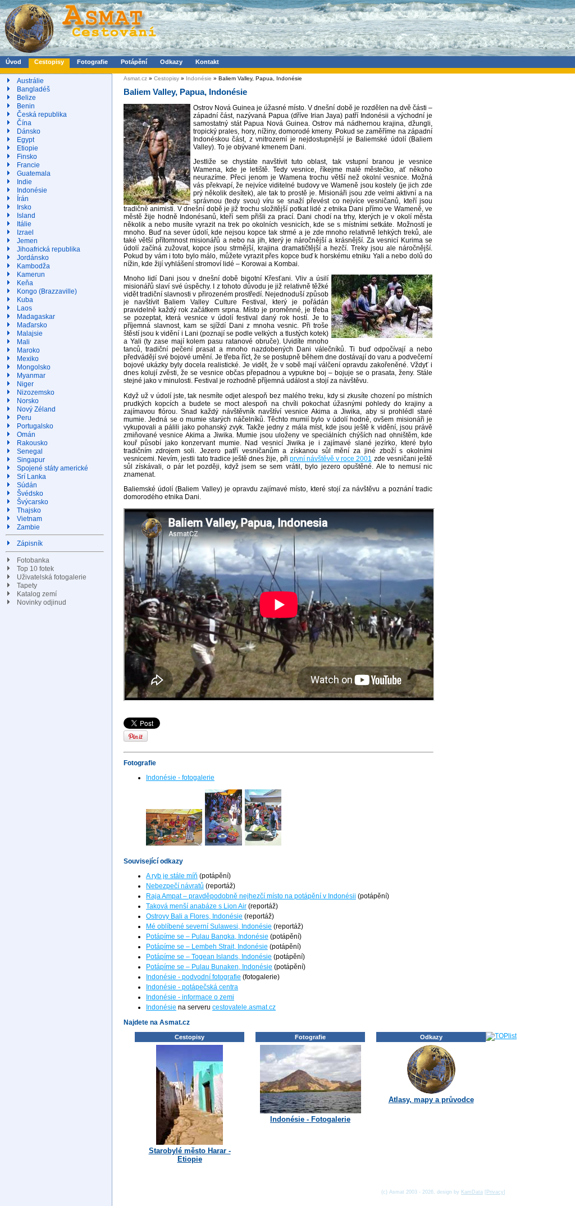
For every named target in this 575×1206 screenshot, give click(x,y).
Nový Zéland (36, 409)
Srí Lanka (31, 477)
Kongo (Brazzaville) (47, 291)
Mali (23, 342)
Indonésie (32, 190)
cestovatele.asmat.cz (244, 1007)
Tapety (27, 586)
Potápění (134, 61)
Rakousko (32, 443)
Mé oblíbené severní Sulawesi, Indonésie (209, 926)
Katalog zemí (37, 594)
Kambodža (33, 266)
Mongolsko (34, 367)
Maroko (28, 350)
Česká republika (42, 114)
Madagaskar (36, 317)
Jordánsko (33, 258)
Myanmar (31, 376)
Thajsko (29, 510)
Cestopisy (49, 61)
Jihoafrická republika (48, 249)
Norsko (28, 401)
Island (26, 216)
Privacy (495, 1192)
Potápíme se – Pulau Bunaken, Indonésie (209, 967)
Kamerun (31, 274)
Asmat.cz (135, 78)
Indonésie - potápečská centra (192, 987)
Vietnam (29, 519)
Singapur (31, 460)
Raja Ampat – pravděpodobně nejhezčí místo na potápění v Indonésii (251, 896)
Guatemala (34, 173)
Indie (24, 182)
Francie (28, 165)
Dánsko (28, 131)
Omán (26, 434)
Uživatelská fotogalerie (51, 577)
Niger (25, 384)
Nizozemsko (35, 392)
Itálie (24, 224)
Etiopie (27, 148)
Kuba (25, 300)
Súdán (27, 485)
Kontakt (207, 61)
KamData (472, 1192)
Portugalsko (35, 426)
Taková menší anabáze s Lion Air (196, 906)
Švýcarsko (32, 502)
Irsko (24, 207)
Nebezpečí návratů (175, 886)
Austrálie (30, 81)
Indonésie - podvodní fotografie (193, 977)
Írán (23, 199)
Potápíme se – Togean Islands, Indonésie (209, 957)
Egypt (25, 140)
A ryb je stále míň (172, 876)
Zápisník (30, 543)
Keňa (25, 283)
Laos (24, 308)
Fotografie (92, 61)
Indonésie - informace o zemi (190, 997)
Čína (24, 123)
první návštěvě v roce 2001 (331, 459)
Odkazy (171, 61)
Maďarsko (32, 325)
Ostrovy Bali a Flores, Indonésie (194, 916)
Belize (26, 98)
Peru (24, 418)
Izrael (25, 232)
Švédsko (30, 493)
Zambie (28, 527)
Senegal (30, 451)
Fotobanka (33, 560)
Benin (26, 106)
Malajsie (30, 333)
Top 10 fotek (35, 569)
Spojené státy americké (52, 468)
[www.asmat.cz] (80, 54)
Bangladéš (33, 89)
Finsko (27, 157)
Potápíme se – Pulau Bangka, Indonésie (207, 936)
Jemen (27, 241)
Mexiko (28, 359)
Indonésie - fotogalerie (180, 778)
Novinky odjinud (41, 602)
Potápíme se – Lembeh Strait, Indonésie (207, 947)
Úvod (13, 61)
